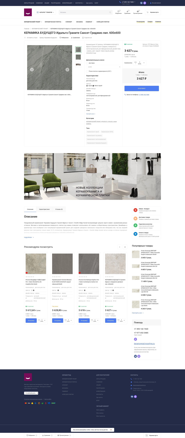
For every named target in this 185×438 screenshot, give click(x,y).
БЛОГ (98, 400)
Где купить (99, 397)
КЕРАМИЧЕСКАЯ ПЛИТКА (69, 382)
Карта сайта (47, 399)
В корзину (31, 320)
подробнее (28, 237)
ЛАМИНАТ (65, 391)
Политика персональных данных (33, 399)
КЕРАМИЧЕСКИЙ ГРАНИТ (40, 28)
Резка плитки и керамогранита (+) (100, 71)
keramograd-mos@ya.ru (144, 343)
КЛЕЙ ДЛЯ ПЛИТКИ (68, 394)
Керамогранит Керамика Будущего (96, 143)
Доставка (92, 63)
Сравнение (76, 37)
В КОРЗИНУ (141, 88)
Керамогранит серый (93, 131)
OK (111, 430)
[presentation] (32, 70)
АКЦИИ (98, 385)
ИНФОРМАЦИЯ (100, 391)
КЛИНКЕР (65, 385)
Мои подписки (100, 416)
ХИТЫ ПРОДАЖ (101, 379)
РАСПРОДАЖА (100, 388)
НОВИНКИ (99, 382)
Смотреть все (137, 313)
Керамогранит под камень (94, 135)
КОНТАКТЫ (99, 394)
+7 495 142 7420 (128, 2)
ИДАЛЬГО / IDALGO (107, 121)
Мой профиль (100, 410)
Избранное (65, 37)
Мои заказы (99, 413)
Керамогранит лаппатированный (96, 139)
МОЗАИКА (65, 388)
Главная (26, 28)
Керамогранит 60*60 (107, 131)
